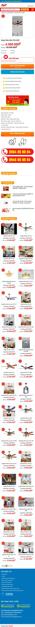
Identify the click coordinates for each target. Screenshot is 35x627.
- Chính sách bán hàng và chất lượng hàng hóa (12, 590)
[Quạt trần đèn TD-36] (26, 297)
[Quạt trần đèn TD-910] (9, 479)
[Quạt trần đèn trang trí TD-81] (26, 547)
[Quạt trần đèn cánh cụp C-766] (26, 388)
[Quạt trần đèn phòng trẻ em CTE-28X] (26, 342)
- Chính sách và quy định (7, 580)
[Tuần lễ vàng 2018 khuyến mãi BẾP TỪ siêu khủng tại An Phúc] (6, 197)
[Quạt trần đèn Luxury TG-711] (9, 297)
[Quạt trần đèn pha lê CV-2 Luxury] (9, 274)
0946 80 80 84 (25, 607)
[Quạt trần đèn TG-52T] (26, 456)
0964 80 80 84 (9, 607)
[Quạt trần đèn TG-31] (9, 365)
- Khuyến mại (4, 574)
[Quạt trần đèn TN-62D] (17, 35)
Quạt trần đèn (10, 12)
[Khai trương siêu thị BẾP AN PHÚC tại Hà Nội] (6, 212)
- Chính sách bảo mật (6, 582)
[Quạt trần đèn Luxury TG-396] (9, 433)
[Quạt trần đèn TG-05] (9, 251)
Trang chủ (3, 12)
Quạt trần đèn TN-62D (19, 12)
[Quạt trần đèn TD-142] (9, 228)
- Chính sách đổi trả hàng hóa (8, 578)
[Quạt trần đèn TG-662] (9, 524)
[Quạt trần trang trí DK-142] (26, 251)
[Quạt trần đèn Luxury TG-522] (26, 319)
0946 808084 (16, 102)
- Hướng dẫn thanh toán (6, 586)
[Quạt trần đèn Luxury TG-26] (9, 456)
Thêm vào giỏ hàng (17, 72)
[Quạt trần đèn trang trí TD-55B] (26, 502)
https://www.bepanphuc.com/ (9, 614)
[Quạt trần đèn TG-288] (26, 365)
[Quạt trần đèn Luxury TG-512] (9, 388)
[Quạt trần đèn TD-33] (9, 342)
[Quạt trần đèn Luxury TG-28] (26, 433)
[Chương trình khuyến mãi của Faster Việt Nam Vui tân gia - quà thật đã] (6, 205)
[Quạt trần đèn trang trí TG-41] (9, 547)
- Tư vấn (3, 576)
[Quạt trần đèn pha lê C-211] (26, 274)
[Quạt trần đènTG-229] (26, 524)
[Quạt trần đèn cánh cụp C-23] (26, 479)
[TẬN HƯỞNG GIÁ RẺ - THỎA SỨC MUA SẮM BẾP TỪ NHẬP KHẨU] (6, 190)
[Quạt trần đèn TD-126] (26, 228)
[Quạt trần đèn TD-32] (9, 411)
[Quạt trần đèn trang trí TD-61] (9, 502)
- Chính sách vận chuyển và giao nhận (10, 588)
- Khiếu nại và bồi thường (7, 584)
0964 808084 (16, 101)
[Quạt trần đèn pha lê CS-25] (9, 319)
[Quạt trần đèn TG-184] (26, 411)
